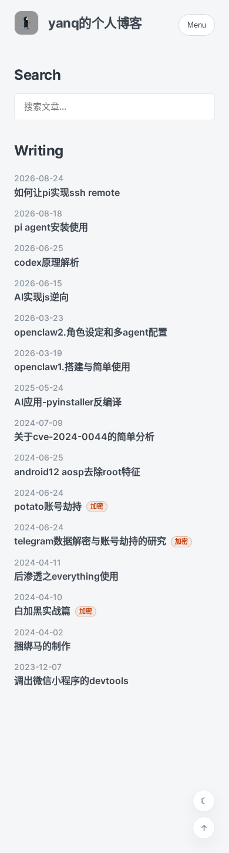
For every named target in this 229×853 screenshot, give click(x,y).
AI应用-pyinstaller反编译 (68, 402)
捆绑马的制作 (42, 646)
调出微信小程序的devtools (71, 680)
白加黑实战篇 (42, 611)
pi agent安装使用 (51, 227)
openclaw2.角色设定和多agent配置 (90, 332)
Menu (196, 25)
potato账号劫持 (48, 506)
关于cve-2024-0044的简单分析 (84, 436)
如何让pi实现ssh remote (67, 192)
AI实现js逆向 (41, 297)
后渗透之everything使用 (66, 576)
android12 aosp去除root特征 (77, 472)
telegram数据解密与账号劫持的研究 (90, 541)
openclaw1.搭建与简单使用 (72, 367)
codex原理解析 (46, 262)
